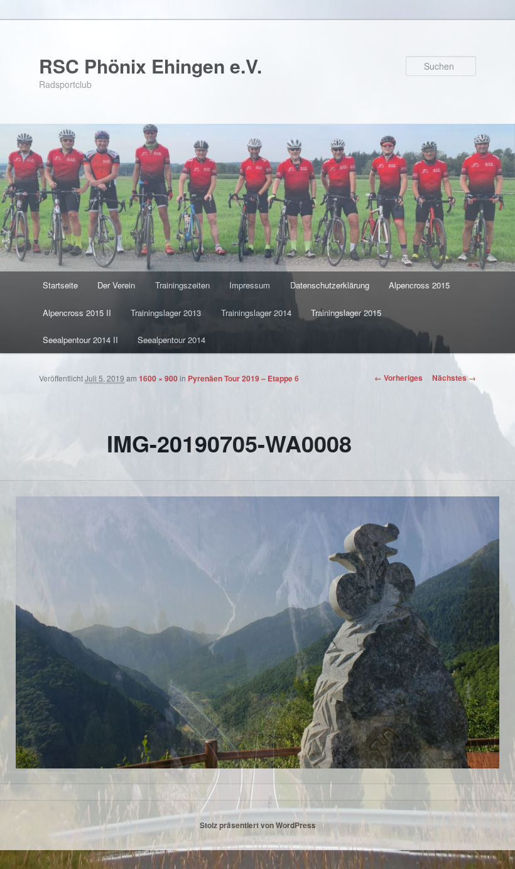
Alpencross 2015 (419, 285)
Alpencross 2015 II (77, 313)
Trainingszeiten (182, 285)
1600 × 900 (158, 378)
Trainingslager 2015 (346, 313)
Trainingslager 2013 (166, 313)
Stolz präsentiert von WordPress (258, 825)
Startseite (60, 285)
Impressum (249, 285)
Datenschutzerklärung (329, 285)
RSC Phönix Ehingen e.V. (150, 65)
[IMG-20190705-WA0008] (257, 632)
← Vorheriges (398, 377)
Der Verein (116, 285)
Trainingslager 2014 (256, 313)
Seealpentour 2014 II (80, 340)
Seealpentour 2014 (171, 340)
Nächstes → (454, 377)
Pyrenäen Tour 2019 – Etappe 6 (243, 378)
